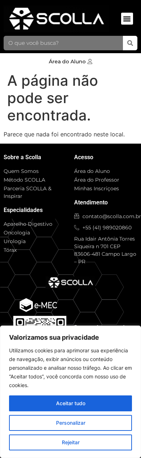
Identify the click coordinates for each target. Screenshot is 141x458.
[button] (127, 19)
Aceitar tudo (70, 403)
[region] (70, 392)
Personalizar (70, 423)
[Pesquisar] (130, 43)
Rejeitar (71, 442)
